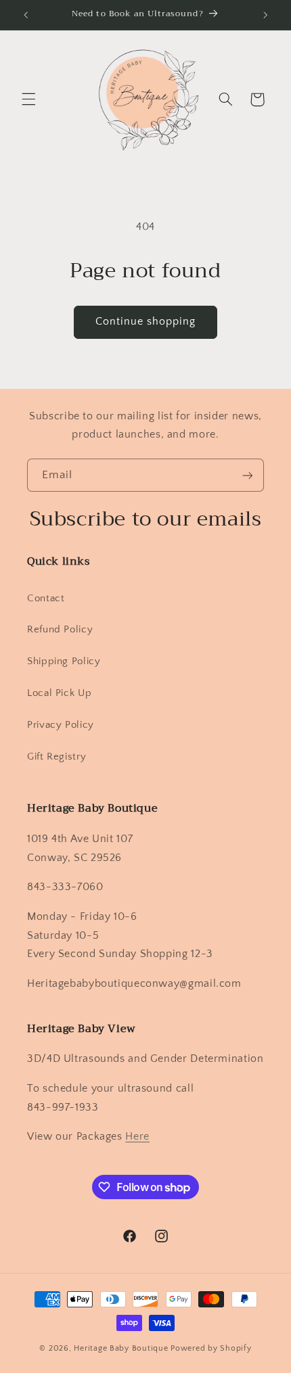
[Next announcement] (265, 15)
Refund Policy (60, 629)
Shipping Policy (63, 661)
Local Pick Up (59, 693)
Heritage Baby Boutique (121, 1348)
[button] (28, 99)
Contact (45, 598)
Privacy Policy (60, 725)
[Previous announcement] (26, 15)
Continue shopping (145, 321)
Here (137, 1136)
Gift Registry (56, 756)
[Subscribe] (247, 475)
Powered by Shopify (211, 1348)
